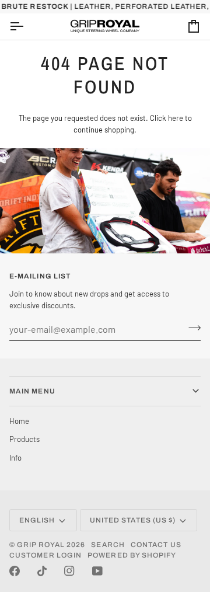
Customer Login (45, 555)
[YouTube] (97, 571)
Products (24, 439)
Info (15, 457)
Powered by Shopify (132, 555)
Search (107, 545)
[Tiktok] (42, 571)
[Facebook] (14, 571)
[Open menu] (26, 26)
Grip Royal (41, 545)
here (175, 118)
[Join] (191, 327)
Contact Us (156, 545)
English (37, 520)
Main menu (32, 391)
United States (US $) (133, 520)
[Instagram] (69, 571)
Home (19, 421)
